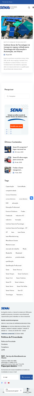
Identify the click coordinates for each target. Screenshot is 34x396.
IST (7, 232)
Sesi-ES (20, 290)
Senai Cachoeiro (23, 274)
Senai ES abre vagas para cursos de (20, 158)
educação (15, 203)
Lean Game (21, 232)
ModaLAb (9, 253)
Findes (23, 211)
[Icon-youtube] (8, 382)
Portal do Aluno (7, 2)
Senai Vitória (10, 290)
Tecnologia (9, 294)
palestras (9, 257)
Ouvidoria (4, 344)
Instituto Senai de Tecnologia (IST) (15, 42)
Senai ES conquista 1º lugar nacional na (20, 148)
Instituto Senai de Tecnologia (15, 224)
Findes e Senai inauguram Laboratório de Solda (20, 169)
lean (12, 232)
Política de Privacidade (8, 341)
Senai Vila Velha (22, 286)
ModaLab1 (19, 253)
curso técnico (23, 199)
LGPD (3, 350)
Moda (24, 249)
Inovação (18, 220)
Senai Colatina (21, 278)
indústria (8, 220)
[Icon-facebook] (1, 382)
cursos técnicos (10, 199)
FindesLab (9, 215)
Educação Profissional (13, 207)
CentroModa (21, 186)
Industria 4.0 (20, 215)
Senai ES (8, 282)
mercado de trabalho (12, 249)
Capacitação (10, 186)
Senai (7, 269)
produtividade (20, 257)
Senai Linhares (19, 282)
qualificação (9, 261)
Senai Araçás (10, 274)
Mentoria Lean (10, 245)
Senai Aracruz (17, 269)
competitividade (11, 190)
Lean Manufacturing (12, 236)
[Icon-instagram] (5, 382)
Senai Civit (9, 278)
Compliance (5, 347)
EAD (7, 203)
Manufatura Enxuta (12, 240)
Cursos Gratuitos (11, 195)
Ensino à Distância (11, 211)
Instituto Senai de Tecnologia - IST (16, 228)
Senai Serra (9, 286)
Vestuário (19, 294)
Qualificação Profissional (13, 265)
